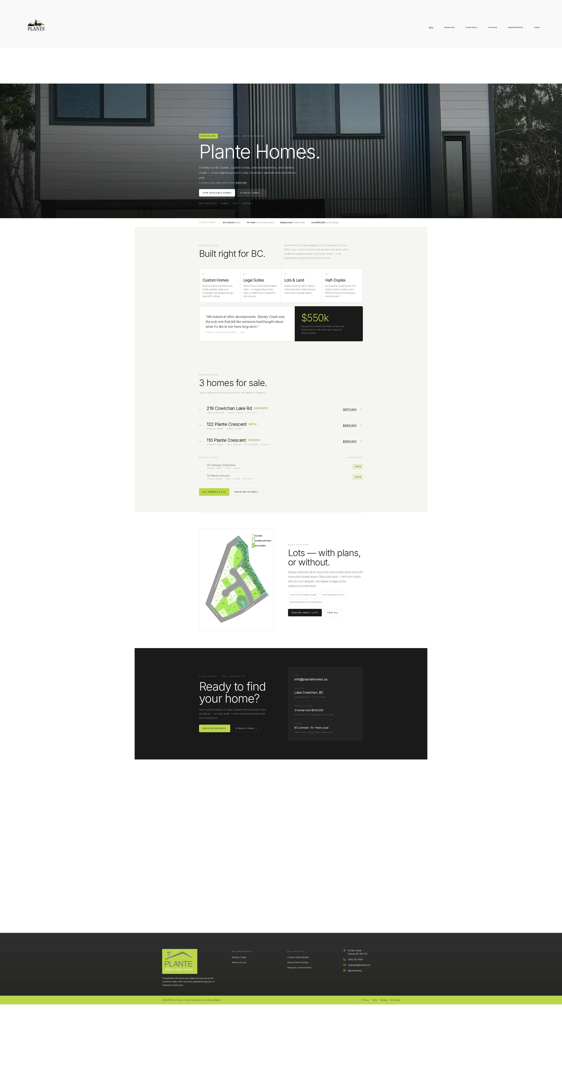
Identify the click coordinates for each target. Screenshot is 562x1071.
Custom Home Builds (298, 957)
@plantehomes (355, 970)
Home (431, 27)
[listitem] (281, 410)
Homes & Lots (239, 962)
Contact (536, 27)
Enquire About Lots (305, 613)
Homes (225, 203)
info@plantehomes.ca (310, 679)
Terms (374, 1000)
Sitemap (383, 1000)
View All (332, 613)
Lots (236, 203)
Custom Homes (471, 27)
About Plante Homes (515, 27)
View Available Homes (217, 193)
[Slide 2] (555, 151)
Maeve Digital (214, 1000)
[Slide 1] (555, 148)
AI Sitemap (395, 1000)
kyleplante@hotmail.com (359, 965)
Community (492, 27)
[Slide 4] (555, 155)
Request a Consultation (299, 967)
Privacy (365, 1000)
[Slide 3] (555, 153)
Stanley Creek (239, 957)
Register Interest (247, 492)
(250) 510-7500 (355, 959)
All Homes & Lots (214, 492)
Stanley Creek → (251, 193)
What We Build (208, 203)
